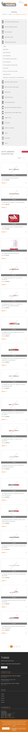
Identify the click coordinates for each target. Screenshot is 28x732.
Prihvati (6, 728)
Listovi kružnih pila (7, 61)
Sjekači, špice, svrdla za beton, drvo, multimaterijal (13, 77)
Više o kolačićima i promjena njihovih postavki (18, 729)
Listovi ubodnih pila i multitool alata (10, 65)
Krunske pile (5, 68)
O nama (2, 693)
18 (22, 157)
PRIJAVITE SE (4, 667)
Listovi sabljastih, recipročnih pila (10, 58)
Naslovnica (5, 14)
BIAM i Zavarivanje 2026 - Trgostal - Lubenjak (10, 683)
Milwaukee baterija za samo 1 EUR (8, 679)
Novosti (2, 700)
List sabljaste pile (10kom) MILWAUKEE (10, 253)
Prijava (20, 1)
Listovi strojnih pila (7, 55)
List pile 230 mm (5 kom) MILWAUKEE (10, 178)
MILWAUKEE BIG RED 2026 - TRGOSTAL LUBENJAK (11, 675)
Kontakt (3, 702)
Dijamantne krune (6, 74)
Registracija (21, 2)
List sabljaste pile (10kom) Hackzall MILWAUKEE (12, 227)
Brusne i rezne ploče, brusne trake (10, 71)
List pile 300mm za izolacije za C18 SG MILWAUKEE (13, 202)
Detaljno (14, 175)
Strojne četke (5, 49)
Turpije (4, 46)
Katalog (10, 14)
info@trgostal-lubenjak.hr (9, 717)
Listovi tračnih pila (6, 52)
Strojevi (2, 696)
